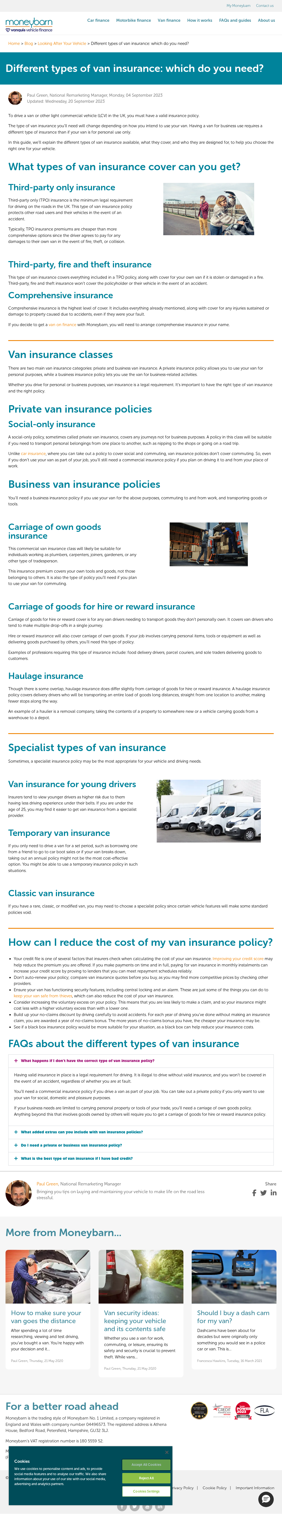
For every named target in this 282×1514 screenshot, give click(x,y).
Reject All (146, 1478)
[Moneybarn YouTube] (147, 1508)
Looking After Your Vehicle (62, 43)
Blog (29, 43)
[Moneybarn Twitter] (135, 1508)
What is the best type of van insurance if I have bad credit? (77, 1158)
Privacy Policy (182, 1488)
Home (14, 43)
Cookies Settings (146, 1491)
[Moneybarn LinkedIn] (160, 1508)
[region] (90, 1475)
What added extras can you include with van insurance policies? (82, 1132)
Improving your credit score (238, 958)
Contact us (265, 6)
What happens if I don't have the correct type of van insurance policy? (87, 1060)
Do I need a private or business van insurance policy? (71, 1145)
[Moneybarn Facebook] (122, 1508)
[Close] (167, 1452)
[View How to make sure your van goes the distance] (48, 1277)
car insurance (33, 453)
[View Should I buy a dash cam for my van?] (234, 1277)
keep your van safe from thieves (43, 995)
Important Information (255, 1488)
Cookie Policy (215, 1488)
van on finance (62, 324)
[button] (141, 1061)
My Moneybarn (239, 6)
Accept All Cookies (146, 1465)
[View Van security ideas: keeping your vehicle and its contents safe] (141, 1277)
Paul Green (47, 1184)
